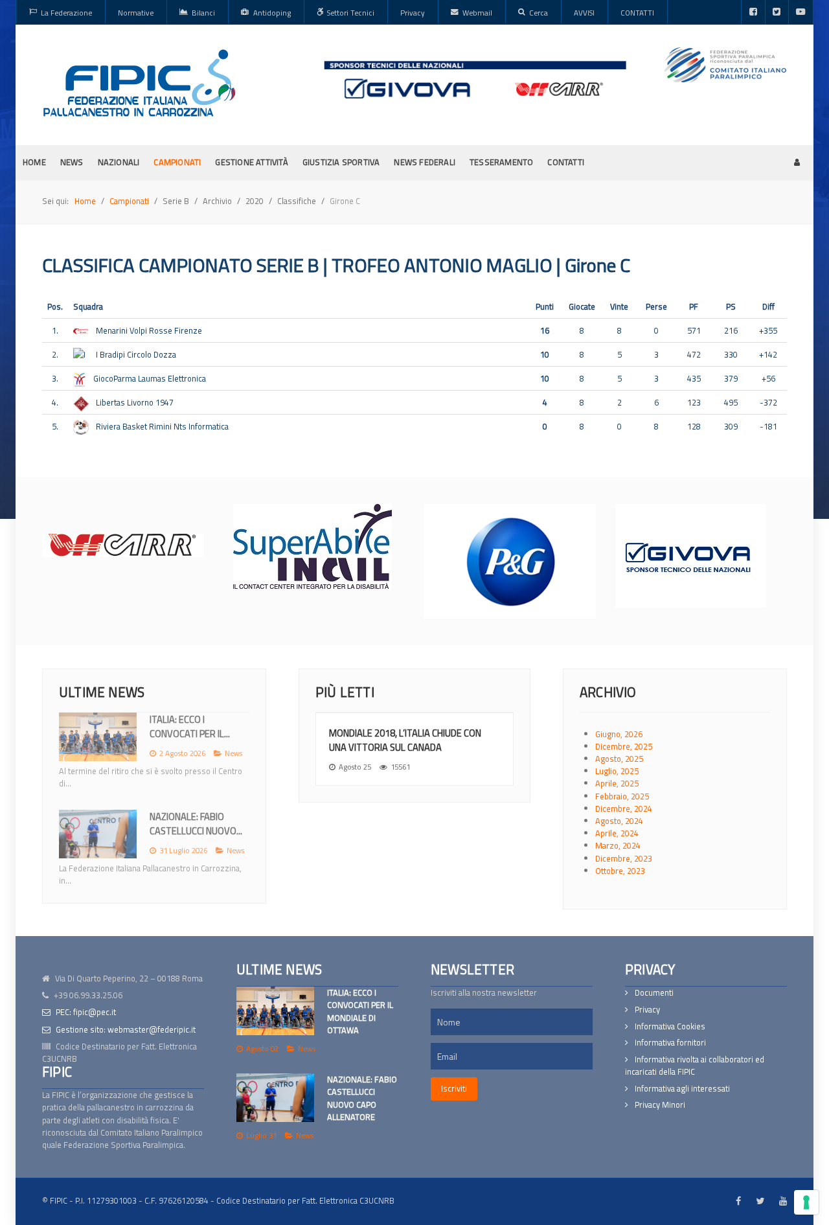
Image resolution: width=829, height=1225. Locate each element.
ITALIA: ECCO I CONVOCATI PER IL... (190, 726)
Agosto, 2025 (619, 758)
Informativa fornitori (670, 1042)
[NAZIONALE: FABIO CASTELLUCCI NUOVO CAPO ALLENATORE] (275, 1097)
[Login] (796, 162)
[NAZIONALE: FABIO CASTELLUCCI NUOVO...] (98, 834)
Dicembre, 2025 (623, 746)
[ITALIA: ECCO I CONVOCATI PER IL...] (98, 737)
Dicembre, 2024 (623, 808)
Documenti (654, 993)
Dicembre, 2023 (623, 858)
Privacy (647, 1009)
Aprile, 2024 (617, 833)
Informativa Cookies (670, 1026)
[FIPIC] (139, 83)
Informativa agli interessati (682, 1088)
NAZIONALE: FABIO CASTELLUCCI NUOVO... (196, 823)
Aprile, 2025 (617, 783)
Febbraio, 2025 (622, 796)
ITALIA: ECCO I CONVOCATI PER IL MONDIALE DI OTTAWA (360, 1011)
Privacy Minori (660, 1105)
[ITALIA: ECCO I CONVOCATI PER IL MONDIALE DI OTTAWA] (275, 1011)
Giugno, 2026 (618, 733)
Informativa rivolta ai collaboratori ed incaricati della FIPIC (694, 1065)
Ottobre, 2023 (620, 870)
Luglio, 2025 (617, 770)
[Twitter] (777, 12)
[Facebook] (753, 12)
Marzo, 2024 (618, 845)
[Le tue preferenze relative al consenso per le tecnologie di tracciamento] (806, 1202)
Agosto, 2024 (619, 820)
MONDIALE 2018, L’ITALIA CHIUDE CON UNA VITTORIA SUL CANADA (405, 740)
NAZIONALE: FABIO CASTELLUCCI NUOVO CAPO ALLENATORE (362, 1098)
